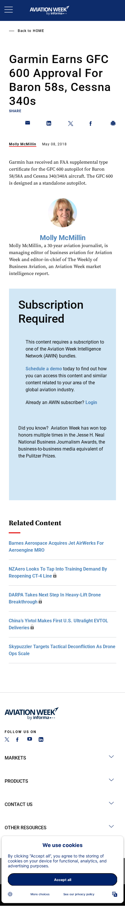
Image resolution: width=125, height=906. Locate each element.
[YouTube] (29, 740)
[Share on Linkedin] (49, 124)
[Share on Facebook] (91, 124)
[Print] (113, 124)
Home (38, 31)
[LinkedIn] (41, 740)
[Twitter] (7, 740)
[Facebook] (18, 740)
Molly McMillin (22, 144)
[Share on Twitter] (70, 124)
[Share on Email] (28, 124)
